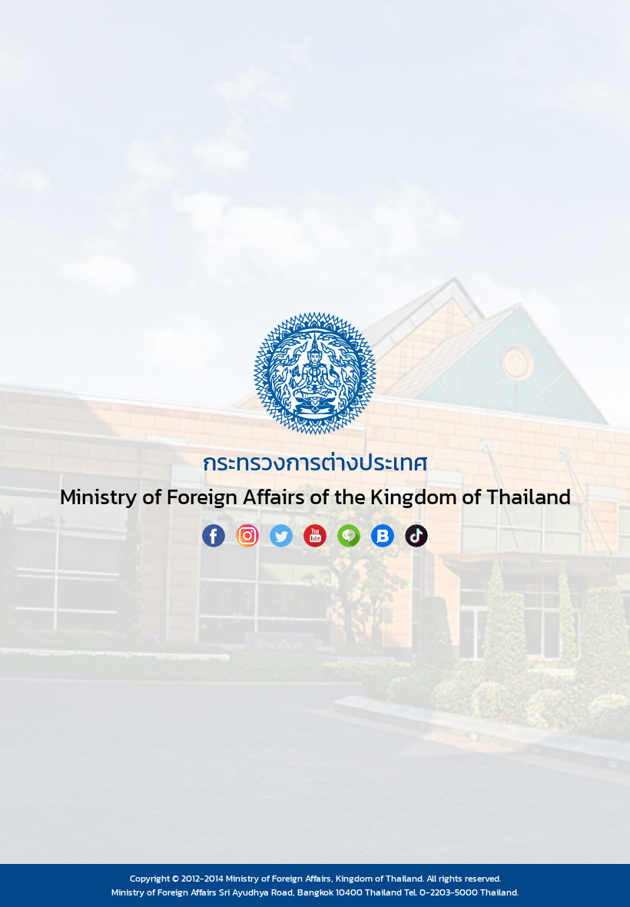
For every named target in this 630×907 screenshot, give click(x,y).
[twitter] (283, 542)
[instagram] (249, 542)
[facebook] (215, 542)
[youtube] (316, 542)
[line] (350, 542)
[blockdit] (384, 542)
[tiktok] (416, 542)
